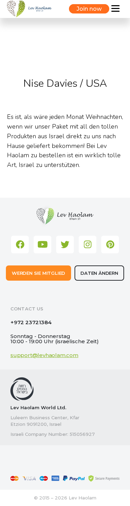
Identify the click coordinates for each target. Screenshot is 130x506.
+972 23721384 (30, 322)
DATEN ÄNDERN (99, 273)
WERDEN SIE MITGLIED (38, 273)
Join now (89, 9)
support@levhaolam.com (44, 355)
